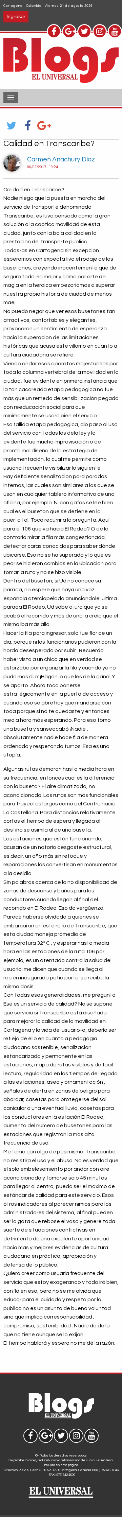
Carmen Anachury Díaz (61, 159)
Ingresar (16, 16)
